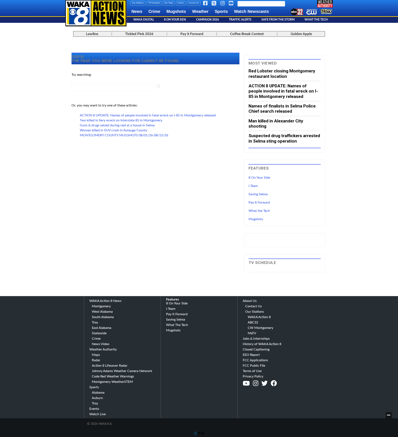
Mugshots (176, 11)
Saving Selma (258, 194)
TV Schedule (154, 3)
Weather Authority (103, 349)
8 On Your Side (175, 19)
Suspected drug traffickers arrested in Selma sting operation (284, 138)
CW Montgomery (260, 328)
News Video (100, 344)
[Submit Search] (158, 87)
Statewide (99, 333)
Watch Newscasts (251, 11)
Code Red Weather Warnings (113, 376)
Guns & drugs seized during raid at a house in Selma (117, 125)
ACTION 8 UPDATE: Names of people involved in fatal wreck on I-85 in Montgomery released (148, 115)
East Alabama (101, 328)
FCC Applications (255, 360)
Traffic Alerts (240, 19)
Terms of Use (252, 371)
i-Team (253, 186)
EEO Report (251, 354)
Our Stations (138, 3)
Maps (96, 354)
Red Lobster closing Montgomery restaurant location (282, 73)
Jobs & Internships (256, 338)
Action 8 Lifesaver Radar (109, 365)
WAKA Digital (143, 19)
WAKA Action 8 (259, 317)
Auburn (97, 398)
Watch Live (97, 414)
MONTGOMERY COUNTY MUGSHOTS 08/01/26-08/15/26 (124, 135)
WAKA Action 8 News (105, 301)
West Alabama (102, 311)
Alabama (98, 392)
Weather (200, 11)
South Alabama (103, 317)
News (136, 11)
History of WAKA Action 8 (262, 344)
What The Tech (316, 19)
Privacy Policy (253, 376)
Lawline (92, 34)
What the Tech (259, 210)
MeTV (252, 333)
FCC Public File (254, 365)
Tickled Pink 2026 (139, 34)
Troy (95, 322)
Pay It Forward (259, 202)
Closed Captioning (256, 349)
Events (181, 3)
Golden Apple (301, 34)
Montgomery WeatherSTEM (112, 381)
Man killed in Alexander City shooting (276, 123)
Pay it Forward (191, 34)
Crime (154, 11)
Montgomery (101, 306)
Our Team (168, 3)
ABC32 (253, 322)
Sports (221, 11)
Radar (96, 360)
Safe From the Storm (278, 19)
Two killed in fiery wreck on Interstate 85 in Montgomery (121, 120)
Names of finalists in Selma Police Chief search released (282, 108)
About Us (250, 301)
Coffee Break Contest (247, 34)
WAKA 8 (95, 13)
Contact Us (193, 3)
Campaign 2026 (207, 19)
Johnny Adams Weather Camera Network (122, 371)
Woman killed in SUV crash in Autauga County (113, 130)
